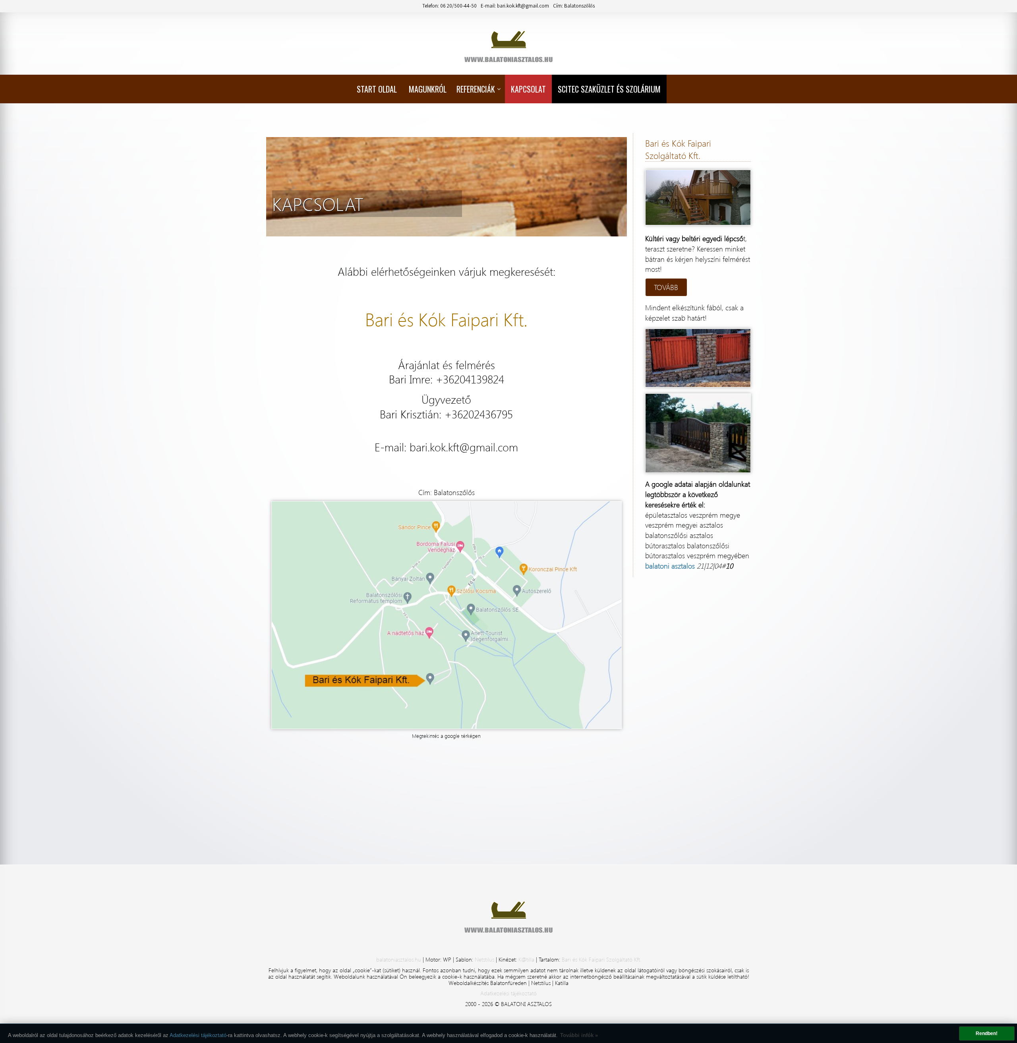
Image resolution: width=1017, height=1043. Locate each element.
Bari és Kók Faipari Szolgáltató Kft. (601, 959)
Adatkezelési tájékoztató (198, 1035)
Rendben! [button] (987, 1033)
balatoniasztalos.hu (399, 959)
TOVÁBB (666, 287)
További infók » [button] (579, 1035)
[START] (508, 41)
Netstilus (485, 959)
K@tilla (527, 959)
